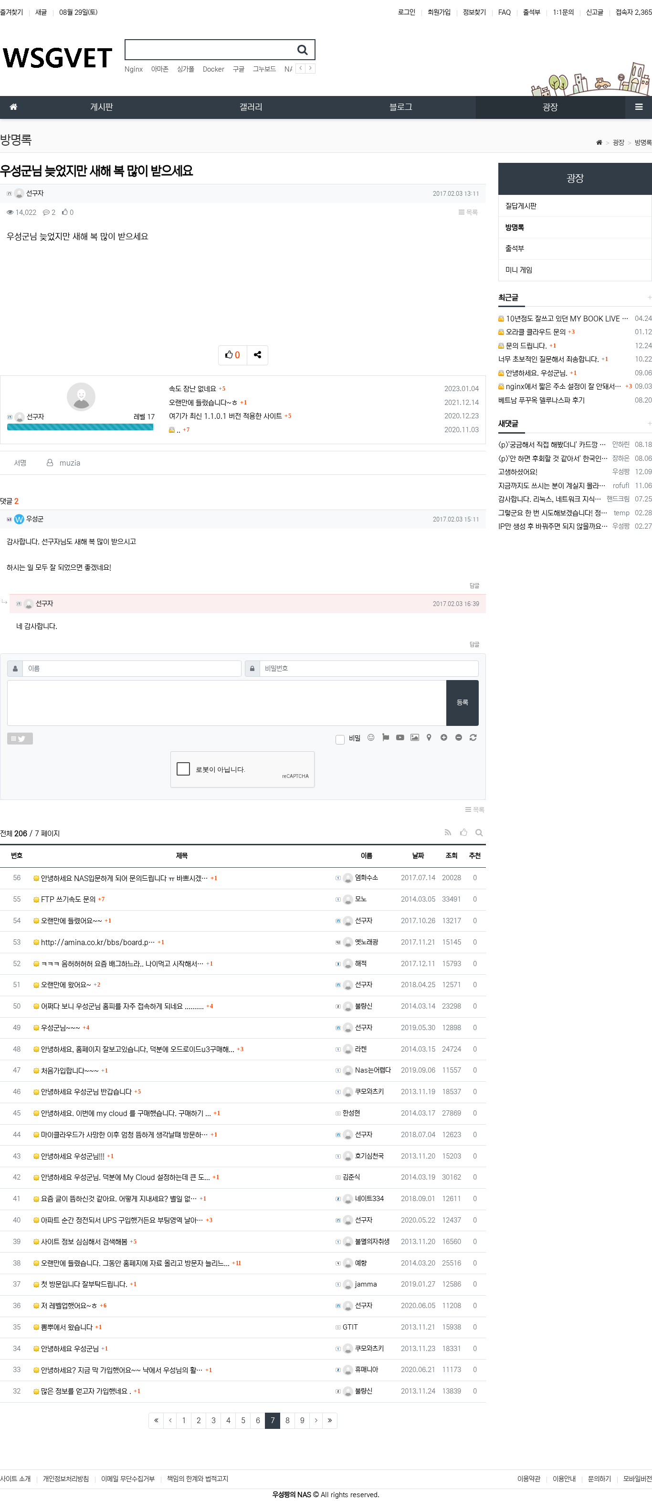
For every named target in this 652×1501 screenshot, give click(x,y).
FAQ (504, 12)
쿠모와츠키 (368, 1092)
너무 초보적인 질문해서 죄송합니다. (548, 359)
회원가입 (439, 12)
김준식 (351, 1177)
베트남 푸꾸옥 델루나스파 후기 (541, 400)
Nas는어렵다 (372, 1070)
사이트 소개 (15, 1479)
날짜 (418, 856)
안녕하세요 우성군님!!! (72, 1156)
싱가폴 (185, 69)
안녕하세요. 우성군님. (536, 373)
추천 (475, 856)
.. (177, 430)
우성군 (33, 519)
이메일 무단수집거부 (128, 1479)
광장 (618, 143)
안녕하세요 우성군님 (69, 1349)
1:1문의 (563, 12)
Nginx (134, 69)
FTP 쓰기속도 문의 (67, 899)
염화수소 (365, 878)
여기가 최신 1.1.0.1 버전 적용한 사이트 (225, 416)
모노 (360, 899)
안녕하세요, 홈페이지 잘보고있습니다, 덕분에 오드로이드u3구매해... (136, 1049)
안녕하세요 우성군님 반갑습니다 (85, 1092)
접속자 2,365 (634, 12)
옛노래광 (365, 942)
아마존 (159, 69)
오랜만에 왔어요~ (65, 985)
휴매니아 (365, 1369)
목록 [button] (471, 212)
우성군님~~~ (59, 1028)
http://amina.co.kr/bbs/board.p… (97, 942)
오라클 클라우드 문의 (535, 332)
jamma (365, 1284)
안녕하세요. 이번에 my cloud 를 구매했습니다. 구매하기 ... (125, 1113)
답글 (474, 586)
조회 (451, 856)
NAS (291, 69)
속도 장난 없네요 (192, 389)
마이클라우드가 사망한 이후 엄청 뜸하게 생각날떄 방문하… (123, 1135)
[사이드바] (638, 107)
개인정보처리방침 (66, 1479)
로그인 (406, 12)
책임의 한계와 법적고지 (197, 1479)
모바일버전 (637, 1479)
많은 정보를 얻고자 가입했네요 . (85, 1391)
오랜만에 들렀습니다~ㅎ (203, 403)
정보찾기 (474, 12)
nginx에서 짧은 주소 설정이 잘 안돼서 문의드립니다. (563, 387)
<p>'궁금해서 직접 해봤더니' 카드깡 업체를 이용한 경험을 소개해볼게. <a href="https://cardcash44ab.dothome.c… (553, 445)
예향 (360, 1263)
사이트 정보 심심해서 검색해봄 (83, 1242)
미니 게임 (518, 270)
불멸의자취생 (371, 1242)
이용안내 (564, 1479)
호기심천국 (368, 1156)
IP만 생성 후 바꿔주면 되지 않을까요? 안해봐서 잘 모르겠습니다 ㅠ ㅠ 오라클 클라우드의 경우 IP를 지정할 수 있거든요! (553, 526)
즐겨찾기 (11, 12)
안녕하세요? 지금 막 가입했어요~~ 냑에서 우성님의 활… (121, 1370)
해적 (360, 964)
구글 (238, 69)
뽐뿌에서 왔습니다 (66, 1327)
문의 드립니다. (525, 346)
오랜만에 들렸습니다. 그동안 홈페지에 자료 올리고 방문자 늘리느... (134, 1263)
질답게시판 (520, 206)
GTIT (350, 1327)
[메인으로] (13, 107)
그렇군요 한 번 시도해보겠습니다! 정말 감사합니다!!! (554, 513)
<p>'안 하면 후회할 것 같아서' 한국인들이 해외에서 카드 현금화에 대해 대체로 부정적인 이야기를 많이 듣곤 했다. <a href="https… (553, 459)
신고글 (594, 12)
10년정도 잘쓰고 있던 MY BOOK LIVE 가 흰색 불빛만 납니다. (567, 319)
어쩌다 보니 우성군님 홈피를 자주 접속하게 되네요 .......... (121, 1006)
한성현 (351, 1113)
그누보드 (264, 69)
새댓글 (508, 423)
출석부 (531, 12)
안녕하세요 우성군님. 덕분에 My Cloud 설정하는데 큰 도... (124, 1177)
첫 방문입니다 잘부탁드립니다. (83, 1284)
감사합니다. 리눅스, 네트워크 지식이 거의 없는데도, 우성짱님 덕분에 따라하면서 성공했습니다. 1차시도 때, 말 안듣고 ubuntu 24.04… (550, 499)
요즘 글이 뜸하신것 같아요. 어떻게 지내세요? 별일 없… (118, 1199)
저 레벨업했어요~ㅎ (68, 1306)
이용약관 (528, 1479)
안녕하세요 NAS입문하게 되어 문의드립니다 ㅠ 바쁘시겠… (123, 878)
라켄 (360, 1049)
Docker (213, 69)
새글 (41, 12)
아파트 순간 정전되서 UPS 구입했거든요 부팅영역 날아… (121, 1220)
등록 (462, 702)
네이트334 (368, 1199)
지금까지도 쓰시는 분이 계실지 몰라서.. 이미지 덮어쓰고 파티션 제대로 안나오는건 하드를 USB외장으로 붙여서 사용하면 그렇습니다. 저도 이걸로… (554, 486)
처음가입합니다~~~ (69, 1071)
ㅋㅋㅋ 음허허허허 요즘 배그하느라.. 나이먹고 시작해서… (121, 964)
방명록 (643, 143)
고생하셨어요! (517, 472)
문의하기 (599, 1479)
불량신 (362, 1006)
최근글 (508, 297)
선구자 (33, 193)
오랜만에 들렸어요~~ (70, 921)
